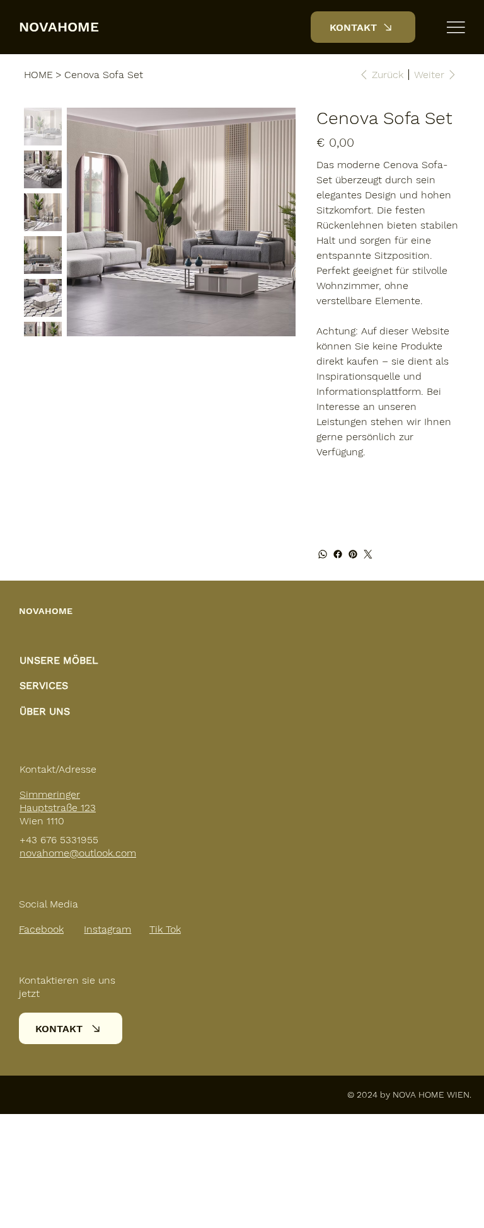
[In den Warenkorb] (388, 487)
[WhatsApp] (322, 554)
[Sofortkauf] (388, 510)
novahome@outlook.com (78, 853)
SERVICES (44, 685)
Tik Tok (165, 929)
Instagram (107, 929)
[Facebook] (337, 554)
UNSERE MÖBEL (59, 660)
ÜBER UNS (45, 711)
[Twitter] (368, 554)
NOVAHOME (59, 27)
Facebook (41, 929)
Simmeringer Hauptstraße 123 (58, 801)
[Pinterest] (353, 554)
